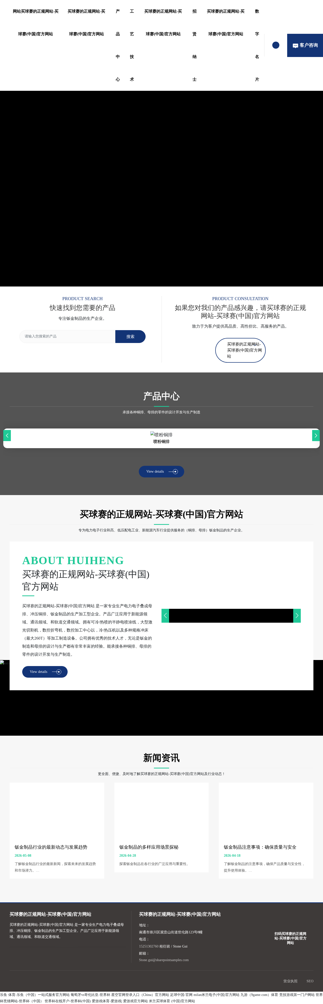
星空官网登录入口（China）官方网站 (140, 995)
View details (155, 471)
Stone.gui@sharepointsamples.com (164, 960)
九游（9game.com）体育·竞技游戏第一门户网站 (277, 995)
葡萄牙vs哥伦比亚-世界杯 (90, 995)
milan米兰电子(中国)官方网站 (216, 995)
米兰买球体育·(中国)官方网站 (172, 1001)
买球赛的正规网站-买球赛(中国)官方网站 (86, 22)
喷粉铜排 (161, 441)
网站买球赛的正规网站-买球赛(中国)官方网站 (36, 22)
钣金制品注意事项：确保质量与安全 (260, 847)
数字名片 (257, 45)
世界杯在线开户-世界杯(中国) (68, 1001)
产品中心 (118, 45)
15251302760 (148, 946)
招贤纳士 (195, 45)
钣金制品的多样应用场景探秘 (148, 847)
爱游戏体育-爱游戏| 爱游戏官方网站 (120, 1001)
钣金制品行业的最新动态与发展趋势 (51, 847)
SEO (310, 981)
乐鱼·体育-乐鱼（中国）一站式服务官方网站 (35, 995)
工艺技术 (132, 45)
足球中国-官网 (181, 995)
